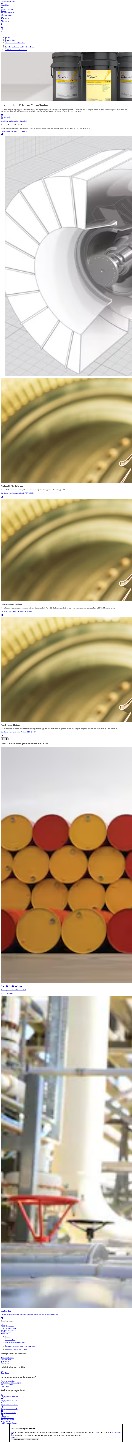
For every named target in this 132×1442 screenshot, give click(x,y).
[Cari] (66, 31)
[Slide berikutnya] (7, 738)
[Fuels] (66, 27)
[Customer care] (66, 29)
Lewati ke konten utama (8, 1)
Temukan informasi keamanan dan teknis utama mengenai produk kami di (23, 1314)
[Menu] (66, 33)
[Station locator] (66, 24)
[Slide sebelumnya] (3, 738)
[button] (66, 13)
